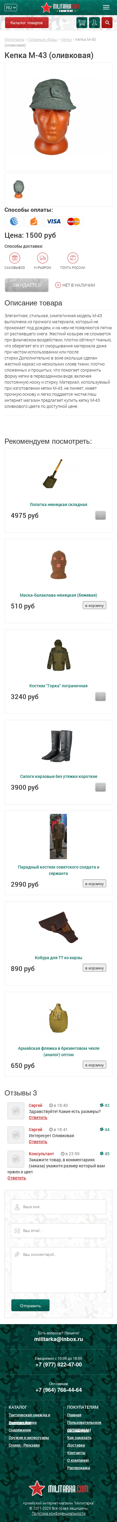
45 (107, 1153)
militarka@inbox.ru (58, 1339)
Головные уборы (42, 39)
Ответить (38, 1117)
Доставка (76, 1445)
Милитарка (14, 39)
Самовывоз (14, 267)
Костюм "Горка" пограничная (58, 685)
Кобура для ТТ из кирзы (58, 957)
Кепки (66, 39)
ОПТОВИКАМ (79, 1430)
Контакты (76, 1452)
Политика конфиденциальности (59, 1513)
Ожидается (27, 285)
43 (107, 1105)
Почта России (72, 267)
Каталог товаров (26, 22)
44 (107, 1129)
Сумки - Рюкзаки (24, 1445)
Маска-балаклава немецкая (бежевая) (58, 595)
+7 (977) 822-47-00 (58, 1364)
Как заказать (79, 1437)
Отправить (30, 1305)
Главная (74, 1414)
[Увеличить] (58, 117)
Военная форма (23, 1422)
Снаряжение (20, 1430)
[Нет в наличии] (100, 515)
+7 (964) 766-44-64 (58, 1390)
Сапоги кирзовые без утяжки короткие (58, 776)
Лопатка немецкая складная (58, 504)
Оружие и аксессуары (29, 1437)
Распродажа (78, 1467)
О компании (77, 1460)
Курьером (42, 267)
